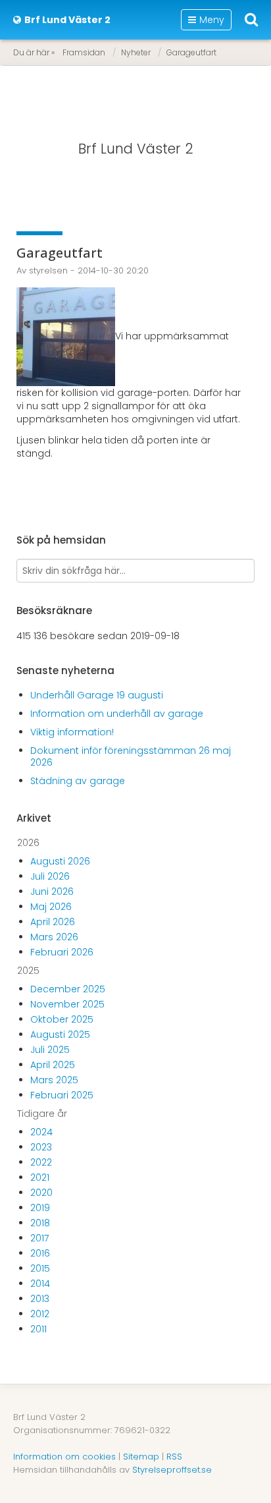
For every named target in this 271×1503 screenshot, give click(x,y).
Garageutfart (191, 52)
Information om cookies (64, 1456)
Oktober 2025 (61, 1019)
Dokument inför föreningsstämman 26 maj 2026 (130, 756)
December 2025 (67, 989)
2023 (41, 1147)
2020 (41, 1192)
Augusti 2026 (60, 861)
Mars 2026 (54, 937)
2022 (41, 1162)
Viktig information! (72, 732)
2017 (39, 1238)
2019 (40, 1207)
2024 (41, 1132)
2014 (40, 1283)
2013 (39, 1298)
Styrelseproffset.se (172, 1469)
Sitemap (141, 1456)
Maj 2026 (51, 906)
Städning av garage (77, 780)
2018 (40, 1223)
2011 (38, 1329)
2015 (40, 1268)
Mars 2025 (54, 1080)
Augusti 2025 (60, 1034)
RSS (174, 1456)
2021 (39, 1177)
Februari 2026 (61, 952)
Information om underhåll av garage (116, 713)
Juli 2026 (50, 876)
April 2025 (52, 1064)
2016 (40, 1253)
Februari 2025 (61, 1095)
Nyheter (136, 52)
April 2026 (52, 921)
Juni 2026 (52, 891)
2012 (39, 1313)
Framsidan (83, 52)
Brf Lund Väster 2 (135, 148)
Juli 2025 (50, 1049)
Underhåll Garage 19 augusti (96, 695)
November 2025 (67, 1004)
